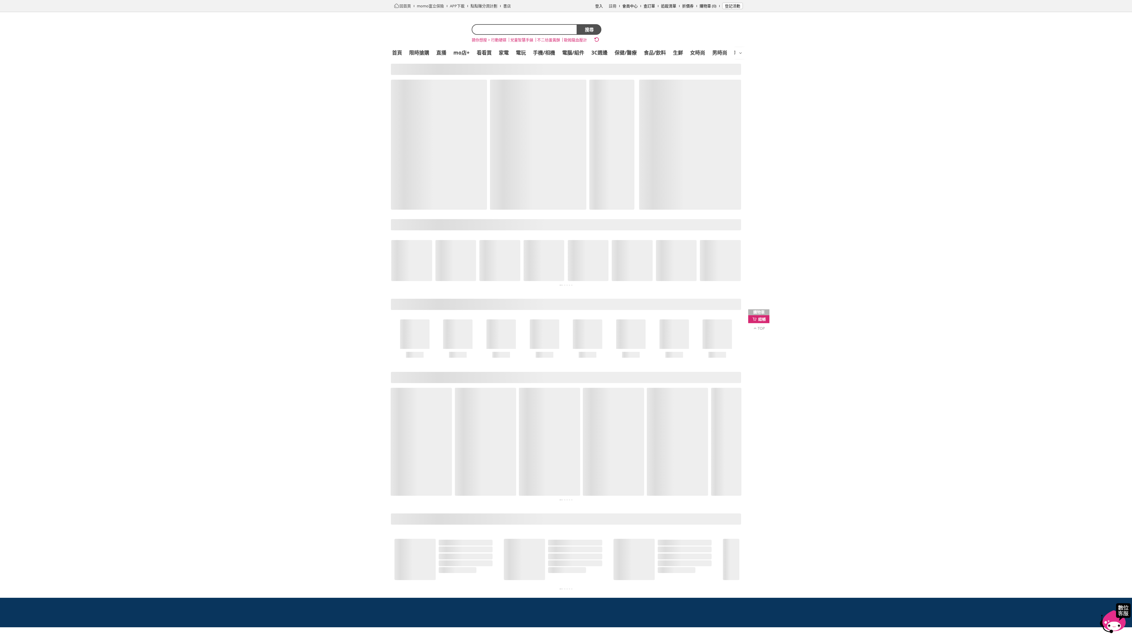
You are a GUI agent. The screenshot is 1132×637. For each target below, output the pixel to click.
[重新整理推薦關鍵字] (596, 39)
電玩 (521, 52)
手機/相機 (544, 52)
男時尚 (719, 52)
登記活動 (732, 6)
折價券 (688, 6)
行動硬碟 (498, 39)
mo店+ (461, 52)
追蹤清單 (668, 6)
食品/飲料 (655, 52)
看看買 (484, 52)
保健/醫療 (626, 52)
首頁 (397, 52)
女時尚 (697, 52)
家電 (504, 52)
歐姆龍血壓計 (575, 39)
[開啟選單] (740, 53)
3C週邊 (599, 52)
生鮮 (678, 52)
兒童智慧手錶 (521, 39)
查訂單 (649, 6)
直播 (441, 52)
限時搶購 (419, 52)
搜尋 (589, 29)
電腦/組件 (573, 52)
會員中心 (630, 6)
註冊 (612, 6)
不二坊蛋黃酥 (548, 39)
